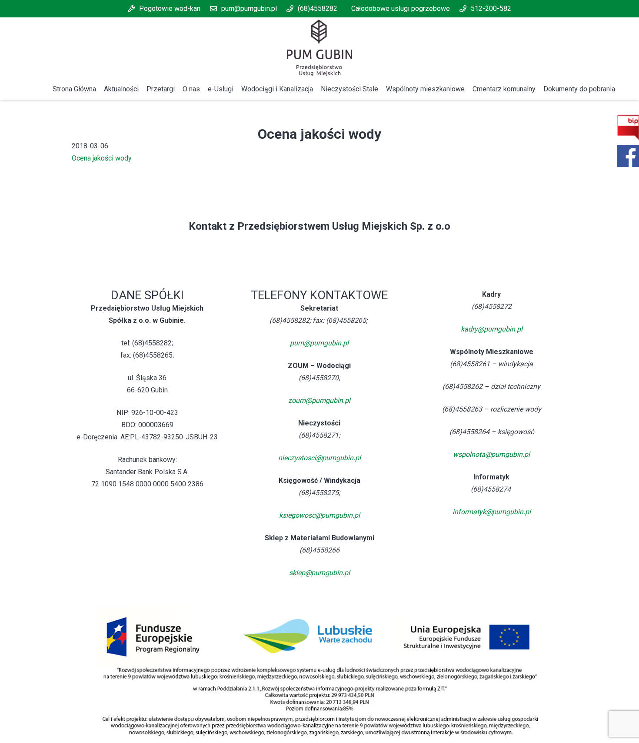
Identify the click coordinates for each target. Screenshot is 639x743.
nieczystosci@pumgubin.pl (319, 458)
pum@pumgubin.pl (319, 343)
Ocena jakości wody (102, 158)
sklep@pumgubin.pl (319, 573)
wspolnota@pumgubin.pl (491, 454)
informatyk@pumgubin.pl (492, 512)
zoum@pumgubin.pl (319, 400)
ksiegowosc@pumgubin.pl (319, 515)
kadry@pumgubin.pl (492, 329)
